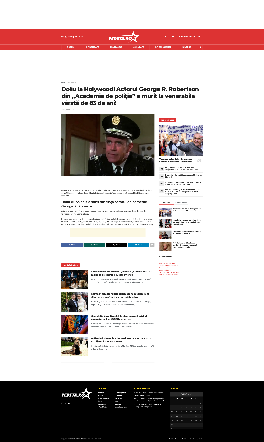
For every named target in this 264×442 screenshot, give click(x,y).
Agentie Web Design (167, 263)
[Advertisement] (62, 14)
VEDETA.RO (79, 439)
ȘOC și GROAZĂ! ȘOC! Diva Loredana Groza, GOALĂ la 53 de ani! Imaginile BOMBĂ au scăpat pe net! (183, 192)
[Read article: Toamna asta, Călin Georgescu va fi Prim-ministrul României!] (181, 140)
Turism (118, 404)
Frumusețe (116, 47)
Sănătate (138, 47)
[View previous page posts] (106, 362)
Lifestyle (118, 395)
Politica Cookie (174, 439)
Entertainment (103, 398)
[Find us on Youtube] (173, 37)
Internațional (163, 47)
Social (117, 401)
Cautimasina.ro (165, 270)
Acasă (63, 82)
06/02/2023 (65, 110)
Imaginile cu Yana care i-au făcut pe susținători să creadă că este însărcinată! (182, 169)
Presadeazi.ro (164, 268)
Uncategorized (121, 407)
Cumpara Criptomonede (168, 265)
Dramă (70, 47)
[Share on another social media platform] (152, 245)
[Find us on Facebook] (165, 37)
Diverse (186, 47)
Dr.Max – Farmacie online (168, 275)
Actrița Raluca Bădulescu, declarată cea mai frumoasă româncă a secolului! (183, 183)
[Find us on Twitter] (169, 36)
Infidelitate (92, 47)
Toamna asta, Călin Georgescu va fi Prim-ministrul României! (175, 160)
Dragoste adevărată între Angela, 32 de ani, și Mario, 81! (187, 233)
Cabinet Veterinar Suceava (169, 272)
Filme (74, 110)
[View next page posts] (109, 362)
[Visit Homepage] (123, 37)
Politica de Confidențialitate (192, 439)
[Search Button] (200, 47)
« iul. (171, 428)
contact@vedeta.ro (191, 36)
